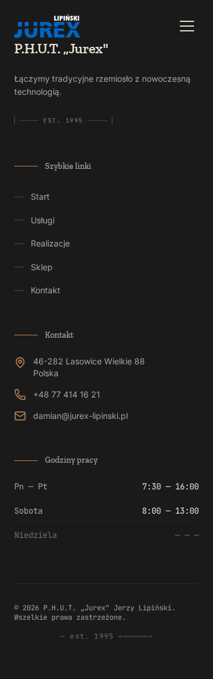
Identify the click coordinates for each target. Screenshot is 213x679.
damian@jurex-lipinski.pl (80, 416)
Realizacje (50, 243)
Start (40, 196)
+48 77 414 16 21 (66, 394)
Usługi (42, 220)
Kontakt (45, 290)
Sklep (42, 267)
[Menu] (187, 26)
